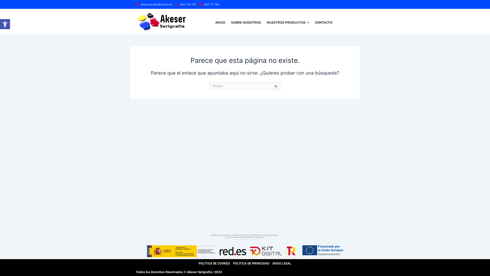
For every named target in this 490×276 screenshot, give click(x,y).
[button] (5, 24)
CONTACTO (323, 22)
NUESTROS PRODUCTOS (286, 22)
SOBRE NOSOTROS (246, 22)
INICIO (220, 22)
